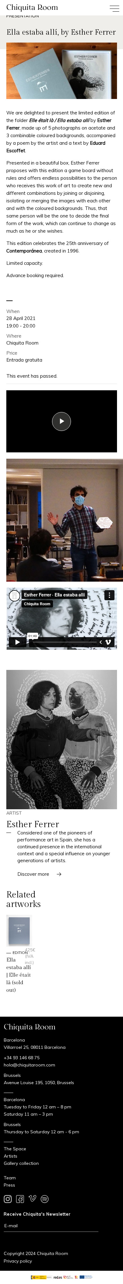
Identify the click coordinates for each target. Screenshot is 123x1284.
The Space (15, 1149)
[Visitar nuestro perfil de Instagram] (8, 1200)
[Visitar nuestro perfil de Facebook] (20, 1200)
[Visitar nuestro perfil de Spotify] (45, 1200)
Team (10, 1178)
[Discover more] (61, 739)
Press (9, 1185)
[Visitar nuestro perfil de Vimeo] (32, 1200)
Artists (10, 1156)
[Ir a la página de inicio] (31, 7)
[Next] (113, 553)
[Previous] (101, 553)
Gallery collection (21, 1163)
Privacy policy (18, 1261)
